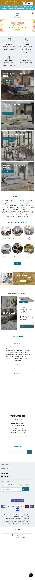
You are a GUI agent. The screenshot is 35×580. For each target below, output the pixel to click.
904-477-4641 (15, 6)
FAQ (15, 520)
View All (17, 263)
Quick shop (26, 323)
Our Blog (28, 521)
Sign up (25, 489)
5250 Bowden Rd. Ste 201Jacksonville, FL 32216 (26, 63)
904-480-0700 (28, 6)
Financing (26, 514)
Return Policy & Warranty (25, 516)
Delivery (14, 516)
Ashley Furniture (24, 312)
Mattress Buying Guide (24, 520)
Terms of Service (7, 520)
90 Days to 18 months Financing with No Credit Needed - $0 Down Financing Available (26, 49)
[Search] (29, 452)
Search (6, 514)
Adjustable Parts (6, 516)
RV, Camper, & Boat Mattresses (12, 518)
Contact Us (19, 514)
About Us (12, 514)
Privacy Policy (25, 518)
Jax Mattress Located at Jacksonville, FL (14, 521)
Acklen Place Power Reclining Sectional (26, 310)
